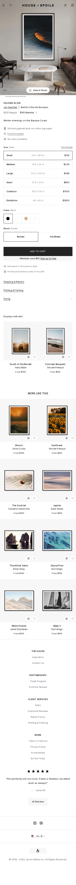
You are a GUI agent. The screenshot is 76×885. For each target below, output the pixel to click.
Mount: (7, 228)
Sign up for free (48, 258)
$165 (27, 112)
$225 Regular (10, 112)
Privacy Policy (38, 747)
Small (11, 147)
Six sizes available (17, 139)
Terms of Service (38, 741)
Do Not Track (38, 759)
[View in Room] (28, 357)
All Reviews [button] (38, 801)
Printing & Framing (38, 723)
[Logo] (38, 5)
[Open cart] (72, 5)
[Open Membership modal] (65, 5)
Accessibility (38, 753)
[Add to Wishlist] (71, 90)
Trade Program (38, 681)
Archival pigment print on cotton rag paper (29, 128)
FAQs (38, 705)
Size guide (66, 147)
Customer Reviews (38, 711)
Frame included (15, 133)
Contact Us (38, 663)
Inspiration (38, 657)
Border (14, 228)
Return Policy (38, 717)
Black (13, 210)
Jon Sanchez (10, 107)
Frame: (7, 210)
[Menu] (3, 5)
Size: (6, 147)
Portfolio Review (38, 687)
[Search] (11, 5)
